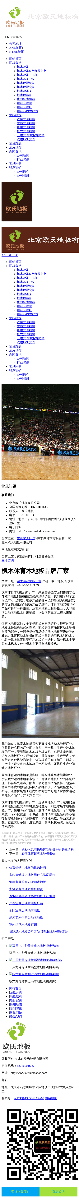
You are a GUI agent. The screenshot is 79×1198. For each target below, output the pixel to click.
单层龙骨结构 (26, 127)
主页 (20, 538)
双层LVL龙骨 (26, 139)
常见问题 (15, 163)
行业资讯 (23, 159)
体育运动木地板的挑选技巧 (27, 867)
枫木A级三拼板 (27, 74)
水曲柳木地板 (26, 99)
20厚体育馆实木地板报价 (38, 853)
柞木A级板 (24, 91)
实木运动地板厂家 (29, 581)
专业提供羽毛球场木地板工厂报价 (32, 896)
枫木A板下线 (26, 79)
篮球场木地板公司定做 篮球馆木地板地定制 (38, 931)
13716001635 (10, 255)
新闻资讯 (15, 151)
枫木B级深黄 (25, 83)
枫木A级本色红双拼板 (32, 70)
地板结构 (15, 115)
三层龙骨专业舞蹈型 (30, 135)
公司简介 (23, 171)
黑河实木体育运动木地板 (26, 917)
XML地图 (15, 47)
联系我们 (15, 167)
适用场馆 (15, 147)
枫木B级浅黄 (25, 87)
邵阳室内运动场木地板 (24, 910)
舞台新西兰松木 (27, 111)
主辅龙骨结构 (26, 123)
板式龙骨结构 (26, 131)
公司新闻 (23, 155)
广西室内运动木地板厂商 (26, 903)
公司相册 (23, 175)
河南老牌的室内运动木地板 (27, 882)
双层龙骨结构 (26, 119)
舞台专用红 (24, 107)
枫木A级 (22, 66)
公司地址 (15, 43)
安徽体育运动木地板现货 (26, 889)
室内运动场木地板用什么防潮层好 (32, 875)
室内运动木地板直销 (23, 924)
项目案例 (15, 143)
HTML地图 (16, 51)
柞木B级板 (24, 95)
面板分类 (15, 62)
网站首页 (15, 58)
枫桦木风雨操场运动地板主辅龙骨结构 (47, 849)
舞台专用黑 (24, 103)
